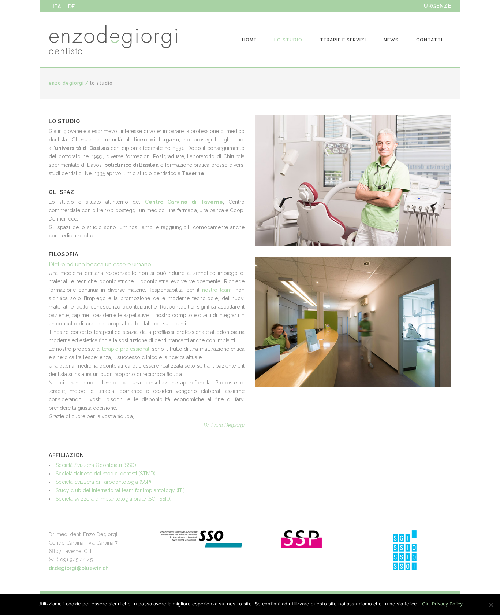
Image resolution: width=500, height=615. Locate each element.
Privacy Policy (447, 604)
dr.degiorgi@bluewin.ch (78, 568)
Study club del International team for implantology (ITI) (120, 490)
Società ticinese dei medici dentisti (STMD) (106, 473)
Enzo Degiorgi (66, 83)
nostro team (217, 290)
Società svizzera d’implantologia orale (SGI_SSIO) (114, 499)
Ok (425, 604)
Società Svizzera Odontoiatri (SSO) (96, 465)
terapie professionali (126, 349)
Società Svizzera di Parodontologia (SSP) (103, 482)
